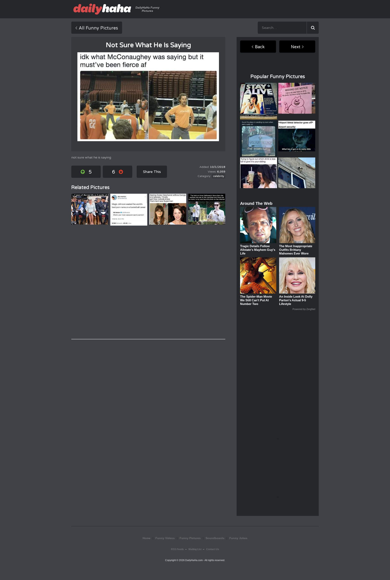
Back (259, 47)
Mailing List (195, 549)
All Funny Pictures (98, 28)
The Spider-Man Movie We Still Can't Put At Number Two (256, 300)
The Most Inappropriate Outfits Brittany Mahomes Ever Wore (295, 249)
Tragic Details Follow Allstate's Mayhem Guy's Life (257, 249)
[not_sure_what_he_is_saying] (148, 96)
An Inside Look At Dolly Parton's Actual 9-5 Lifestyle (295, 300)
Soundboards (215, 538)
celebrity (218, 176)
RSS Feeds (177, 549)
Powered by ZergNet (303, 309)
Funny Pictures (190, 538)
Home (147, 538)
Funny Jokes (238, 538)
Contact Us (212, 549)
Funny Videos (165, 538)
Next (295, 47)
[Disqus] (148, 282)
